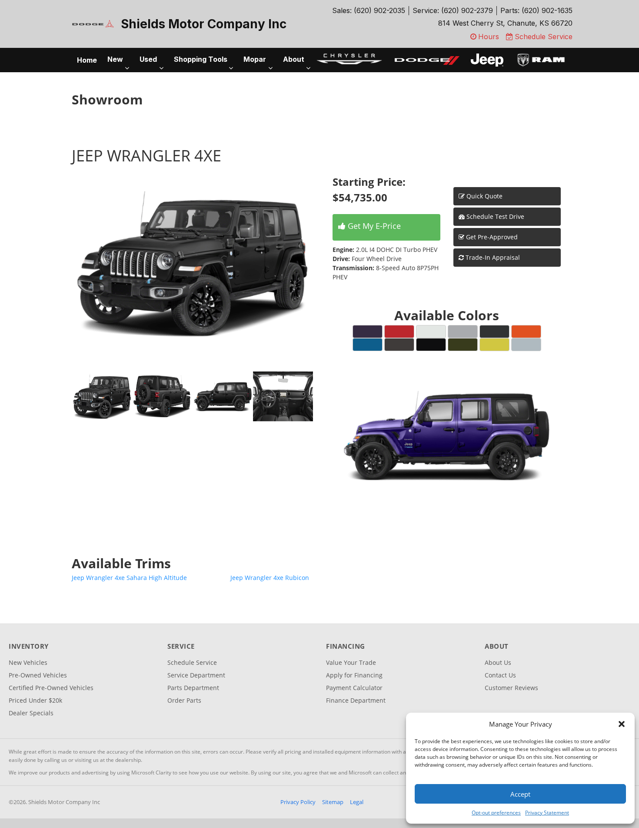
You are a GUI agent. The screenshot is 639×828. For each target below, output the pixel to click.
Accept (520, 794)
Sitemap (332, 802)
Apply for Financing (354, 675)
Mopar (254, 59)
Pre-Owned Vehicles (38, 675)
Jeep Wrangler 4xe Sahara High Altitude (129, 577)
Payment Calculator (354, 688)
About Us (498, 662)
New (115, 59)
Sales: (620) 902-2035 (368, 10)
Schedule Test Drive (494, 216)
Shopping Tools (200, 59)
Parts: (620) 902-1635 (536, 10)
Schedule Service (192, 662)
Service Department (196, 675)
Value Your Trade (351, 662)
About (293, 59)
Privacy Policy (298, 802)
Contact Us (500, 675)
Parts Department (193, 688)
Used (148, 59)
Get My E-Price (373, 226)
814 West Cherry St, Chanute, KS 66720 (505, 23)
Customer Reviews (511, 688)
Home (87, 60)
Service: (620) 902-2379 (453, 10)
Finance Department (356, 700)
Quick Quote (484, 196)
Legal (356, 802)
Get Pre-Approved (492, 237)
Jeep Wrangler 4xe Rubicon (269, 577)
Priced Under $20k (35, 700)
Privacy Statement (547, 812)
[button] (621, 724)
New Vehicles (28, 662)
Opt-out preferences (496, 812)
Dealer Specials (31, 713)
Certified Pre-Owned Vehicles (51, 688)
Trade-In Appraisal (492, 257)
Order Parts (184, 700)
